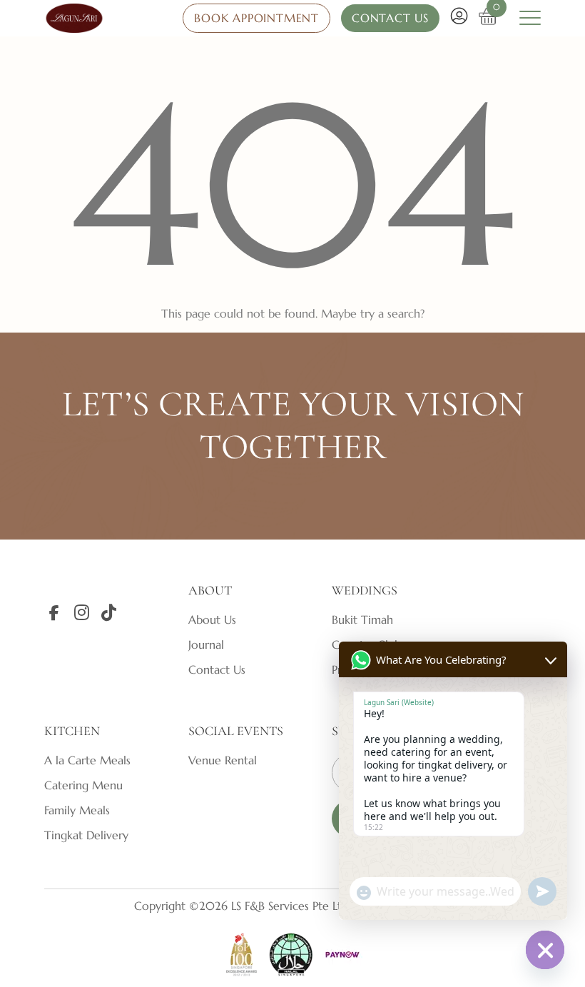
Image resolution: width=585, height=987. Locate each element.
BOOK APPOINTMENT (256, 18)
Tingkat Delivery (86, 835)
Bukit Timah (362, 619)
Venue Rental (222, 760)
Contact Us (216, 669)
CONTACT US (390, 18)
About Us (212, 619)
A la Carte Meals (87, 760)
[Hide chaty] (545, 950)
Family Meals (77, 810)
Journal (206, 644)
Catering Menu (83, 785)
